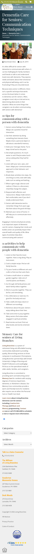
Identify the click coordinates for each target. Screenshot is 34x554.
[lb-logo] (7, 7)
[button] (26, 2)
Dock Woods (7, 495)
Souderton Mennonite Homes (10, 479)
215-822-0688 (7, 473)
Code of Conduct (8, 526)
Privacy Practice (8, 522)
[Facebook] (4, 419)
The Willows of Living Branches (10, 461)
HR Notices (6, 517)
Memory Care (7, 378)
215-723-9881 (7, 491)
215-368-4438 (7, 506)
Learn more (6, 398)
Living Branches (8, 346)
